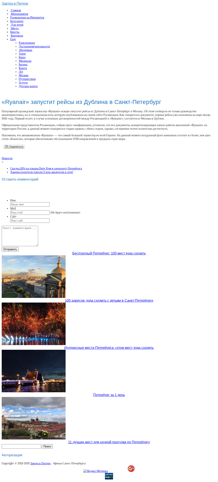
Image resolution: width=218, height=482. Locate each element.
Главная (15, 10)
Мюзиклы (25, 61)
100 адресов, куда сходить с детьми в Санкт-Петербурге (109, 300)
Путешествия (27, 79)
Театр (22, 53)
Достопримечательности (34, 46)
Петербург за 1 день (109, 395)
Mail (13, 208)
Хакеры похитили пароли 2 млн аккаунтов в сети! (41, 172)
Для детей (16, 25)
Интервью (25, 50)
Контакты (16, 35)
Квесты (14, 32)
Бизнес (23, 64)
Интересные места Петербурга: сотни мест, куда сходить (109, 348)
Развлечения (27, 43)
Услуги (23, 82)
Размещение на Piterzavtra (27, 17)
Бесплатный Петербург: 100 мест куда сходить (109, 253)
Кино (22, 57)
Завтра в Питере (15, 3)
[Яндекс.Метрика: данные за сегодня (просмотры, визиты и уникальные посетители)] (95, 471)
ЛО (21, 72)
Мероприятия (19, 14)
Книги (23, 68)
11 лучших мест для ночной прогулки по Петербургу (109, 442)
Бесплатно (16, 21)
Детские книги (28, 86)
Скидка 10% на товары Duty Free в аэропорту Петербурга (46, 168)
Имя (13, 200)
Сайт (13, 216)
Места (14, 28)
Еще (13, 39)
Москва (23, 75)
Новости (7, 158)
